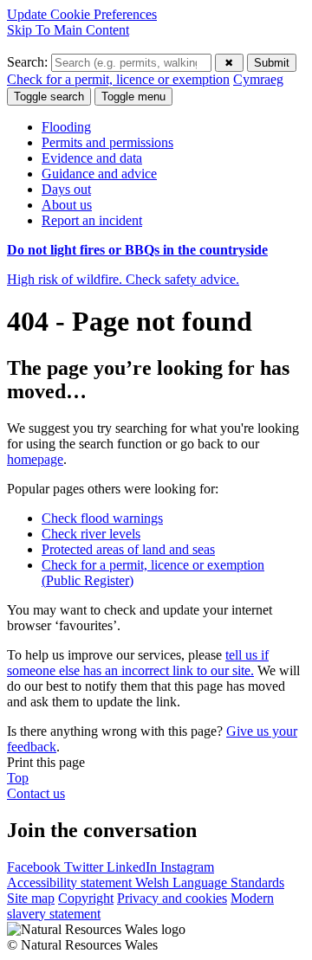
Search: (29, 62)
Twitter (85, 867)
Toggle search (49, 96)
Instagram (187, 867)
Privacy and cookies (172, 898)
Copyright (86, 898)
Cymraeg (258, 79)
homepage (35, 459)
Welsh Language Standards (209, 882)
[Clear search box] (229, 63)
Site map (31, 898)
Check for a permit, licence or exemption (118, 79)
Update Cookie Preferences (82, 14)
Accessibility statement (71, 882)
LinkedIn (133, 867)
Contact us (36, 793)
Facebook (35, 867)
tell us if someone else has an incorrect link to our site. (138, 663)
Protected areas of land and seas (128, 549)
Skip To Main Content (68, 30)
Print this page (46, 762)
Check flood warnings (102, 518)
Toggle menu (133, 96)
